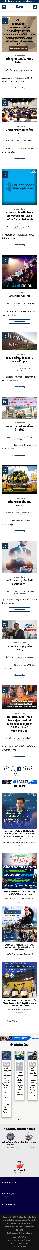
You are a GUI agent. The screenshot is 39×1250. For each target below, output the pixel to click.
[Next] (36, 1084)
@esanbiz (12, 1021)
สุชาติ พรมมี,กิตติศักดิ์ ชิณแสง (19, 1240)
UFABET (9, 1150)
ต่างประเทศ (9, 1204)
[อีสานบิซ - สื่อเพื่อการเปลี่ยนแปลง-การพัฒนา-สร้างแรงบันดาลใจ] (19, 7)
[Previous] (3, 1084)
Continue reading (20, 88)
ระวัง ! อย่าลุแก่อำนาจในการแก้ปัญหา (19, 359)
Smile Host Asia (19, 1246)
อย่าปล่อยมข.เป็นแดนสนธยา (19, 503)
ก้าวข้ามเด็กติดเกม (19, 296)
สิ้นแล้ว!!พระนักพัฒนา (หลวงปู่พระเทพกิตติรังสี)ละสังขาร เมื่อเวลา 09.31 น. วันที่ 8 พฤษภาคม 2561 (19, 724)
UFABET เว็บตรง (8, 1153)
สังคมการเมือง (11, 1182)
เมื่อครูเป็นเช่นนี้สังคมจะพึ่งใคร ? (19, 61)
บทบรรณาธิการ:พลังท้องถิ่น (19, 131)
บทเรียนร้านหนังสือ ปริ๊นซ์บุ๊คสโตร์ (19, 428)
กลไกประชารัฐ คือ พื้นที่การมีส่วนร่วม (19, 582)
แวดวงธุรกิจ (10, 1193)
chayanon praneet (19, 593)
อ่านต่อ (19, 849)
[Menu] (4, 7)
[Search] (35, 7)
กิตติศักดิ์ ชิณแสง (20, 72)
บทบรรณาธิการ (19, 55)
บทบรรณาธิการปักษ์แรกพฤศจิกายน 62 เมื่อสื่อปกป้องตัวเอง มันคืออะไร (19, 216)
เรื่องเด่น (25, 642)
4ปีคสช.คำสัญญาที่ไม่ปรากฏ (19, 648)
